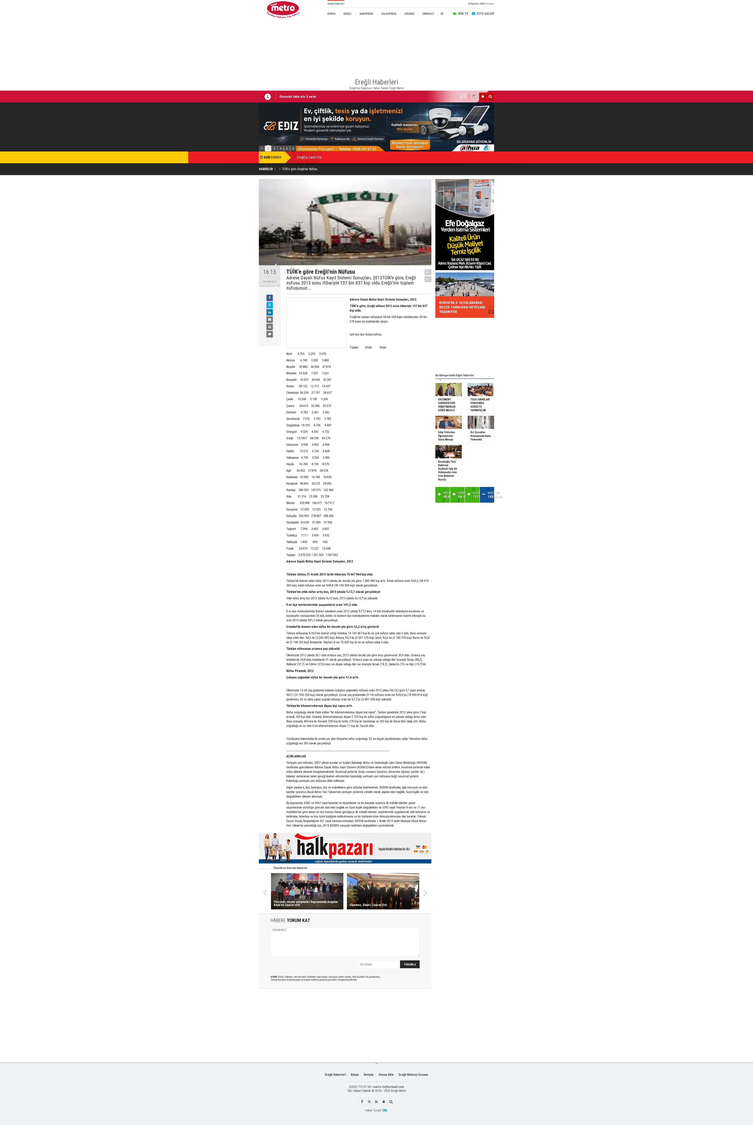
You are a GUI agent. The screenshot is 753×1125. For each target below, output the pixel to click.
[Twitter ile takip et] (369, 1102)
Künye (355, 1075)
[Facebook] (269, 298)
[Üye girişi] (483, 96)
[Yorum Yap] (269, 334)
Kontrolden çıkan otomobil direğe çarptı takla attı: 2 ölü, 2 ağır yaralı (325, 96)
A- (428, 279)
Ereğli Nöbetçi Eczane (413, 1075)
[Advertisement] (239, 90)
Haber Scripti (373, 1110)
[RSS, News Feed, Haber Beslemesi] (376, 1102)
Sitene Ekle (386, 1075)
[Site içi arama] (490, 96)
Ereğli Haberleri (335, 1075)
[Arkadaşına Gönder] (269, 319)
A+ (428, 272)
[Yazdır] (269, 327)
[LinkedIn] (269, 312)
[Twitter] (269, 305)
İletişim (369, 1075)
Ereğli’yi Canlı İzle (309, 157)
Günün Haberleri (335, 3)
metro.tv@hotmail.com (388, 1087)
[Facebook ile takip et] (362, 1102)
